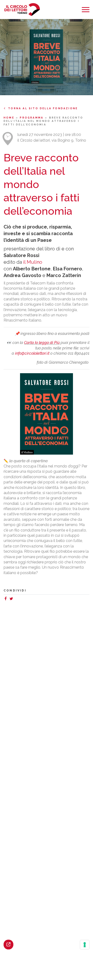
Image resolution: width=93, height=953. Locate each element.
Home (10, 117)
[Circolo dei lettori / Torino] (22, 10)
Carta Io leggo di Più (42, 342)
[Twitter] (12, 599)
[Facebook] (6, 599)
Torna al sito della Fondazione (43, 108)
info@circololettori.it (32, 353)
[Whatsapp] (16, 599)
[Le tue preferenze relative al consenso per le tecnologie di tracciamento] (84, 944)
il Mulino (32, 262)
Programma (32, 117)
